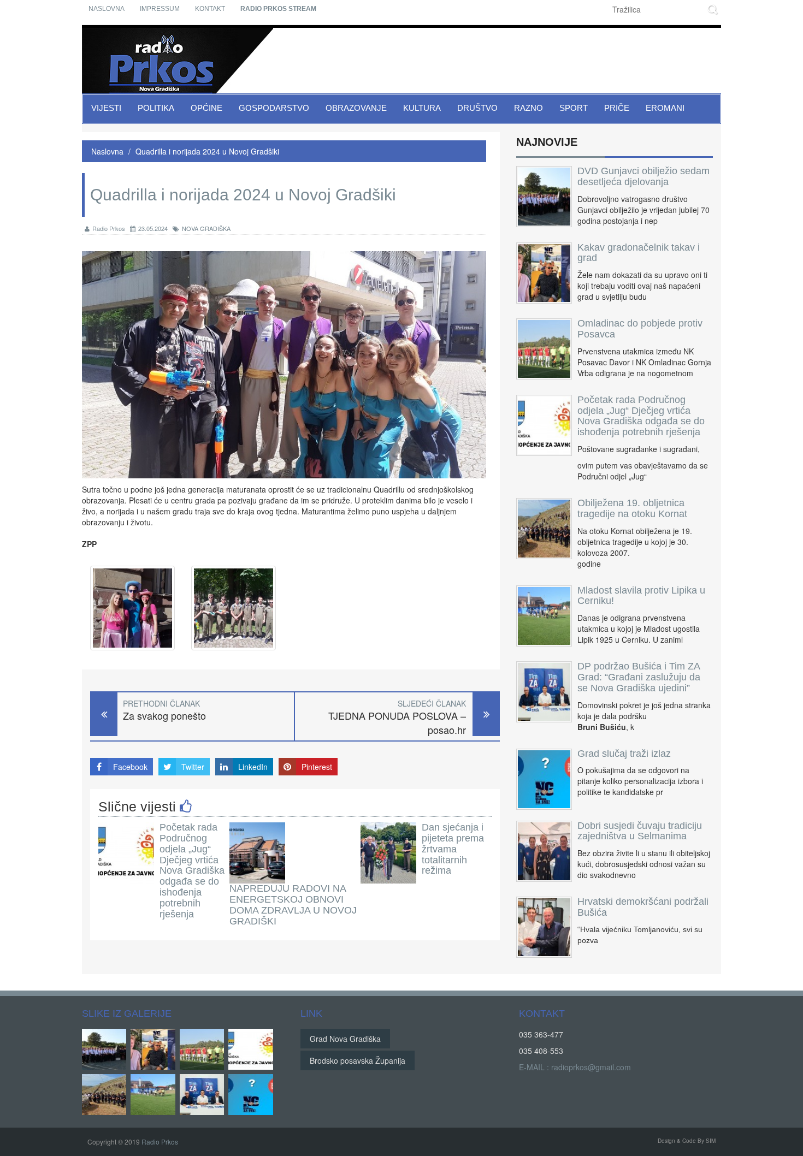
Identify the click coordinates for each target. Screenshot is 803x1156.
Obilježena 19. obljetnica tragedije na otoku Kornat (632, 508)
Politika (156, 107)
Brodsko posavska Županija (357, 1060)
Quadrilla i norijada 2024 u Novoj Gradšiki (207, 151)
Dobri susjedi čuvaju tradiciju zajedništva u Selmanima (639, 831)
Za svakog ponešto (164, 715)
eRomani (665, 107)
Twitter (192, 766)
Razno (528, 107)
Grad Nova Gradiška (345, 1038)
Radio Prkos (108, 228)
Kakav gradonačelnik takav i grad (638, 253)
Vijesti (106, 107)
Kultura (422, 107)
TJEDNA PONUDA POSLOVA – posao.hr (397, 723)
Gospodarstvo (274, 107)
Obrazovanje (356, 107)
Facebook (130, 766)
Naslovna (106, 9)
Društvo (477, 107)
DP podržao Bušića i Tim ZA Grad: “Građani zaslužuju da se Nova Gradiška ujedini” (638, 677)
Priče (616, 107)
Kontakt (210, 9)
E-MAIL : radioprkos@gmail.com (575, 1067)
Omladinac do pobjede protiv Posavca (639, 329)
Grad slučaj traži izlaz (624, 753)
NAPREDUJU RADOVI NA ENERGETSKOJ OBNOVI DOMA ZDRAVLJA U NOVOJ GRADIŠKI (293, 904)
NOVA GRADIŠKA (206, 228)
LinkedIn (253, 766)
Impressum (160, 9)
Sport (573, 107)
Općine (206, 107)
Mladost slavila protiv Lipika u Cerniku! (641, 596)
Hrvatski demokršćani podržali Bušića (642, 907)
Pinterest (317, 766)
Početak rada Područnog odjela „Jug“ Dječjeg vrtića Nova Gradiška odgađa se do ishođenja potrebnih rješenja (192, 870)
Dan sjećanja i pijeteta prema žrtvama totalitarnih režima (453, 849)
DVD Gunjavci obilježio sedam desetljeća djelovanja (643, 176)
